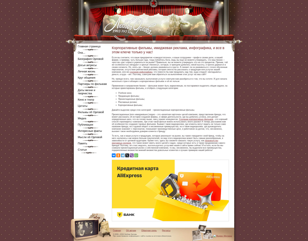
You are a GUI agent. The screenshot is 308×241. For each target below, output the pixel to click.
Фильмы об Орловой (91, 112)
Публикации (85, 124)
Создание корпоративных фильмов (196, 119)
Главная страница (89, 46)
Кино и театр (86, 99)
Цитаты (82, 105)
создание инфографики (141, 72)
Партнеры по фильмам (92, 83)
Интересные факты (90, 130)
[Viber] (132, 155)
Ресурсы (166, 230)
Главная (117, 230)
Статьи (82, 149)
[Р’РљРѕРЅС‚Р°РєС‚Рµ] (114, 155)
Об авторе (131, 230)
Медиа (82, 118)
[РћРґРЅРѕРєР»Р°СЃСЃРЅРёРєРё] (118, 155)
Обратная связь (149, 230)
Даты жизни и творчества (86, 92)
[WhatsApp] (136, 155)
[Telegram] (123, 155)
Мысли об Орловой (90, 137)
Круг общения (86, 77)
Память (82, 143)
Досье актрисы (87, 65)
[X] (127, 155)
